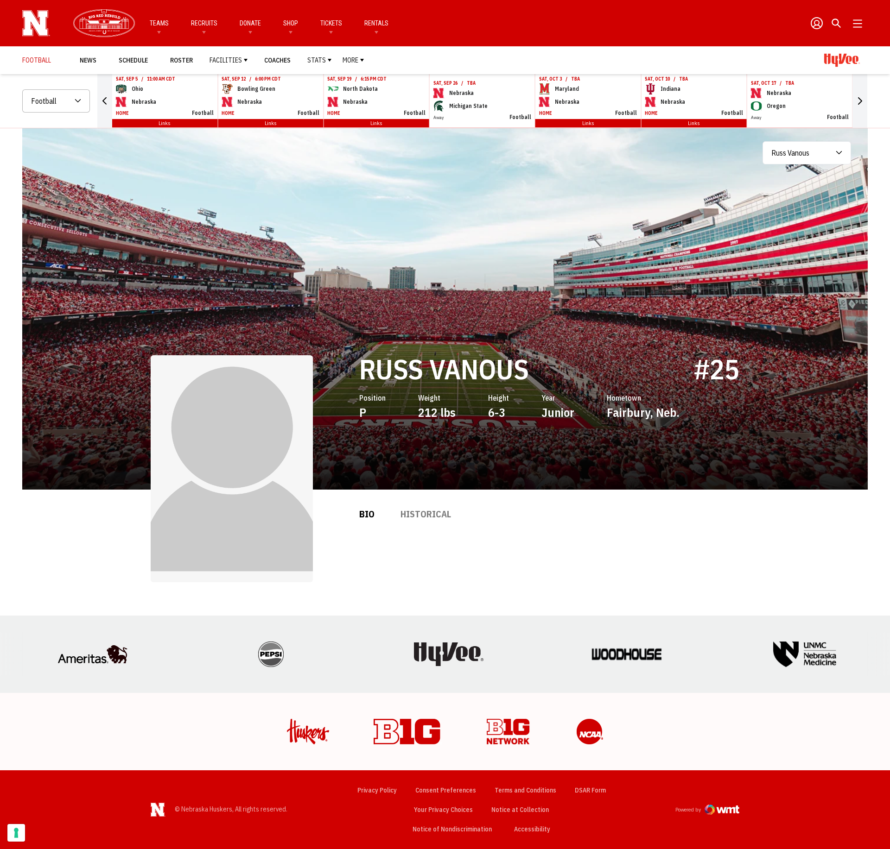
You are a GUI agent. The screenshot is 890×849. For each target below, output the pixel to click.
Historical (425, 514)
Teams (159, 23)
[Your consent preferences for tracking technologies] (16, 833)
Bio (367, 514)
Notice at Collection (520, 809)
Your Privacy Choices (443, 809)
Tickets (331, 23)
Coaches (277, 60)
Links (165, 122)
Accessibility (532, 828)
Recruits (204, 23)
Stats (316, 60)
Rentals (376, 23)
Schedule (133, 60)
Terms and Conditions (525, 790)
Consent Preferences (445, 790)
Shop (290, 23)
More (350, 60)
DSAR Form (590, 790)
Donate (250, 23)
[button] (104, 101)
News (88, 60)
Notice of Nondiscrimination (452, 829)
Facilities (226, 60)
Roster (181, 60)
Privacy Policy (377, 790)
